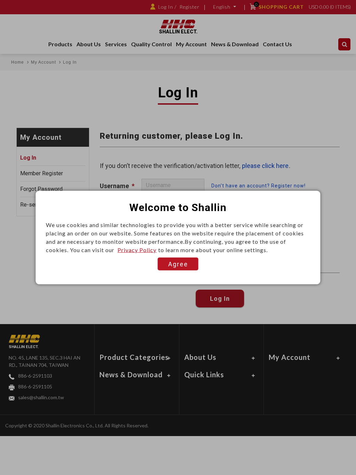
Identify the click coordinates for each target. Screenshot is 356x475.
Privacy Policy (137, 250)
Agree (178, 264)
